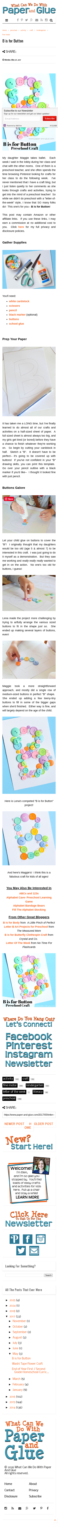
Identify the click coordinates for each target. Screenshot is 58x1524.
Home (4, 30)
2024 (13, 1305)
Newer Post (15, 1124)
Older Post (43, 1124)
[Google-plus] (31, 20)
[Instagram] (46, 20)
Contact (9, 1490)
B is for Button (21, 1358)
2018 (13, 1311)
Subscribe (35, 1496)
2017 (13, 1316)
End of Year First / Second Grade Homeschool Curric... (30, 1371)
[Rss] (41, 20)
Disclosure (10, 1496)
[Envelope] (36, 20)
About (33, 1484)
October (18, 1326)
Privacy (33, 1490)
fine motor (6, 35)
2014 (13, 1407)
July (15, 1343)
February (19, 1384)
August (18, 1337)
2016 (13, 1396)
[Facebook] (18, 20)
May (16, 1353)
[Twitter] (26, 20)
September (20, 1332)
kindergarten (41, 30)
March (17, 1379)
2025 (13, 1300)
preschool (13, 30)
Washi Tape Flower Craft (27, 1363)
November (20, 1321)
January (18, 1390)
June (16, 1348)
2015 (13, 1402)
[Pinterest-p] (22, 20)
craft (31, 30)
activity (23, 30)
